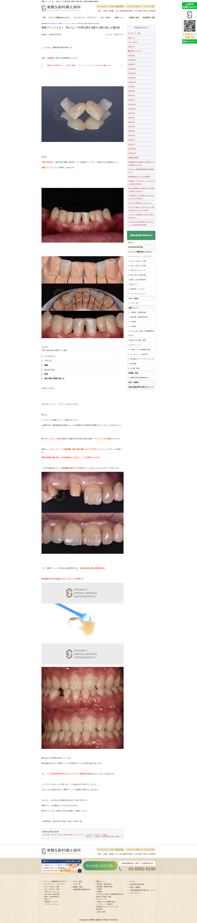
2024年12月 (132, 69)
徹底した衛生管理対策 (138, 280)
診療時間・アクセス (137, 289)
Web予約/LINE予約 (135, 247)
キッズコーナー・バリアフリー (85, 18)
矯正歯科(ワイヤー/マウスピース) (142, 359)
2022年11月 (132, 104)
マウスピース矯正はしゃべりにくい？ (140, 203)
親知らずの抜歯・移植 (138, 340)
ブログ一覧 (134, 303)
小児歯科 (133, 326)
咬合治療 (133, 363)
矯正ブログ (131, 37)
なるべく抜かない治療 (138, 261)
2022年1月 (131, 144)
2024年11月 (132, 73)
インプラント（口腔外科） (139, 354)
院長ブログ (119, 35)
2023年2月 (131, 95)
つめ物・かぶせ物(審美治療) (140, 349)
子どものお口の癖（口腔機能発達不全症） (141, 333)
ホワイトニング (135, 345)
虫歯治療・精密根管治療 (139, 317)
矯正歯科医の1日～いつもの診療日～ (139, 176)
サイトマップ (135, 893)
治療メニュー (119, 18)
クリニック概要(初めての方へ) (59, 18)
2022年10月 (132, 108)
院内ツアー (134, 284)
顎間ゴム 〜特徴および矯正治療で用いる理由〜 (103, 836)
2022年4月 (131, 131)
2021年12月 (132, 148)
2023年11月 (132, 82)
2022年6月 (131, 122)
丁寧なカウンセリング (138, 270)
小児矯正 (133, 322)
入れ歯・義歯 (135, 368)
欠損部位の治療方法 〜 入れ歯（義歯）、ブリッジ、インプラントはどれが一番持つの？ (79, 65)
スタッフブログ (133, 42)
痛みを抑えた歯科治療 (138, 275)
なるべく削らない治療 (138, 266)
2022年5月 (131, 126)
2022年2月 (131, 140)
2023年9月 (131, 86)
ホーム (44, 18)
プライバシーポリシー (138, 294)
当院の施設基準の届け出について (141, 387)
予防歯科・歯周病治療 (138, 312)
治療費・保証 (133, 18)
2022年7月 (131, 117)
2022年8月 (131, 113)
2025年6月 (131, 64)
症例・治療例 (133, 382)
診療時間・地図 (148, 18)
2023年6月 (131, 91)
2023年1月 (131, 100)
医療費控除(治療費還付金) (139, 377)
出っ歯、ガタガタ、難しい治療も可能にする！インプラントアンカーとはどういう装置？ (76, 835)
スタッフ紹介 (105, 18)
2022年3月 (131, 135)
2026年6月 (131, 55)
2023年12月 (132, 77)
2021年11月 (132, 153)
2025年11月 (132, 60)
